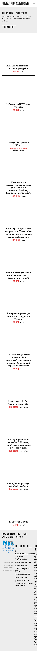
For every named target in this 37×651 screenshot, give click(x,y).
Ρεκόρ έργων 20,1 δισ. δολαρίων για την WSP (18, 402)
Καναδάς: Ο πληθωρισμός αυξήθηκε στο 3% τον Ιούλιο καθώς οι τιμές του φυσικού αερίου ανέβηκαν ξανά (18, 232)
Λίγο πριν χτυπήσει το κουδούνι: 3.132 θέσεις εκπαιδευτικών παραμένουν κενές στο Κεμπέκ (19, 443)
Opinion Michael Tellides (18, 148)
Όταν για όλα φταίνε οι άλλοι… (18, 143)
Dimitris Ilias (24, 407)
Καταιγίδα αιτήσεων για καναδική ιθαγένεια (18, 484)
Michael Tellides (18, 150)
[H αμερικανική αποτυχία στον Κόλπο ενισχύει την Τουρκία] (18, 300)
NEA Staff (21, 525)
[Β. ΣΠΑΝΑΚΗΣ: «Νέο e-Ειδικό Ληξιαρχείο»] (18, 52)
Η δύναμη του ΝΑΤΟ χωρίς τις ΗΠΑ (19, 105)
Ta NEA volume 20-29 (18, 521)
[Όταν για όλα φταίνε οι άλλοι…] (18, 129)
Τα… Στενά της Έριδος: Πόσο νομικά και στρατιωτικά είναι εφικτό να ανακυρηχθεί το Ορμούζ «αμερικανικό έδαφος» (18, 360)
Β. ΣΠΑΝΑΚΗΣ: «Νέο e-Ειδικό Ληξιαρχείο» (18, 67)
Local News (16, 196)
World (15, 110)
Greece (15, 71)
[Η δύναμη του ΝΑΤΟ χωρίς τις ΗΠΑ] (18, 91)
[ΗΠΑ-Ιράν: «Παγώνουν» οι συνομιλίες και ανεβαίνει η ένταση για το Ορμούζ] (18, 259)
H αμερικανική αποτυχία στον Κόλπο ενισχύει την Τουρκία (18, 316)
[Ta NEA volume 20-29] (18, 508)
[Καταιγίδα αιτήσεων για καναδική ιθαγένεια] (18, 470)
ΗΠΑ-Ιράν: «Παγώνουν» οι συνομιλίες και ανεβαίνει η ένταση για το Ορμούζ (18, 275)
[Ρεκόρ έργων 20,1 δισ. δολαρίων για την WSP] (18, 388)
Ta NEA (22, 71)
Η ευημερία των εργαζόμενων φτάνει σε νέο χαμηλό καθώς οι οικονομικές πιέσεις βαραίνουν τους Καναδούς (18, 187)
